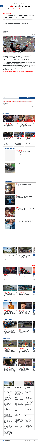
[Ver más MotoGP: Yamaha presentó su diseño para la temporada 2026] (25, 270)
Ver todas (33, 245)
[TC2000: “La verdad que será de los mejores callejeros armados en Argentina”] (9, 383)
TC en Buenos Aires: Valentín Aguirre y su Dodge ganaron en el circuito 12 (17, 27)
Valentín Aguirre (24, 19)
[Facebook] (14, 4)
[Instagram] (21, 4)
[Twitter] (17, 4)
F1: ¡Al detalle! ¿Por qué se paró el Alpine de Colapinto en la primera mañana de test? (21, 8)
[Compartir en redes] (17, 123)
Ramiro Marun (6, 31)
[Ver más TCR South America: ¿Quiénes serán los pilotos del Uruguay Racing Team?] (10, 288)
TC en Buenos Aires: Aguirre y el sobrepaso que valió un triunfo (15, 28)
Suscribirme (27, 97)
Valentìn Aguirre (29, 19)
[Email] (23, 4)
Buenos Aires (14, 19)
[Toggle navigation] (1, 6)
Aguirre (4, 19)
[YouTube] (19, 4)
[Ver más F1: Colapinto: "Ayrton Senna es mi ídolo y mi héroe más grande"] (10, 212)
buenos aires (19, 19)
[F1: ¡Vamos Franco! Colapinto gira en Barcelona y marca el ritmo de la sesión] (29, 383)
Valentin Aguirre (8, 19)
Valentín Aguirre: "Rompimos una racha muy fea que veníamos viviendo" (17, 29)
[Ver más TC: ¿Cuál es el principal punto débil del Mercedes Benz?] (10, 168)
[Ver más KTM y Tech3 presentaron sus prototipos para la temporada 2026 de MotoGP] (10, 270)
